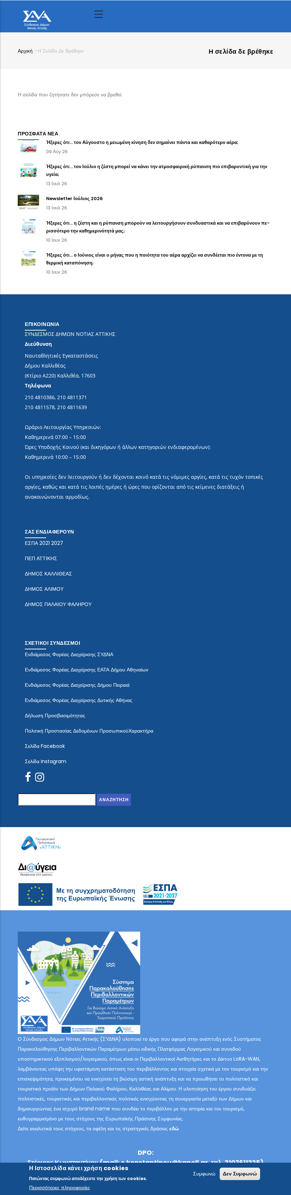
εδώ (174, 1128)
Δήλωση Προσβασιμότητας (55, 715)
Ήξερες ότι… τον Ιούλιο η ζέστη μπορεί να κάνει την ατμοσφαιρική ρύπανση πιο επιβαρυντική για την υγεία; (156, 170)
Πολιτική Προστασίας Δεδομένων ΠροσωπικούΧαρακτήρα (89, 730)
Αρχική (25, 50)
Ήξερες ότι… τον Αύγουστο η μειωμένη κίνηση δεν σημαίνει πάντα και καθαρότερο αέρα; (142, 142)
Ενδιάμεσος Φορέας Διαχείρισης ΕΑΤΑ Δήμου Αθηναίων (86, 669)
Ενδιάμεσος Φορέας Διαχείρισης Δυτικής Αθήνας (78, 700)
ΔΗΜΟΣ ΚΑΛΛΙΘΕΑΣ (48, 573)
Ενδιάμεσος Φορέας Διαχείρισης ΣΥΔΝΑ (69, 654)
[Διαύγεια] (37, 867)
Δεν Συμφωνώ (240, 1174)
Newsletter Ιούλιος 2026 (74, 198)
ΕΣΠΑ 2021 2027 (44, 543)
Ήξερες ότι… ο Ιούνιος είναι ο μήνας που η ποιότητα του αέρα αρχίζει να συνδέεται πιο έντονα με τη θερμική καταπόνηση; (154, 259)
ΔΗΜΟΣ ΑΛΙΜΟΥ (44, 589)
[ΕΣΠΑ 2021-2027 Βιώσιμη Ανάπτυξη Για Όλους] (97, 887)
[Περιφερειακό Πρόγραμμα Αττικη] (41, 835)
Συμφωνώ (204, 1173)
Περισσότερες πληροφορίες (59, 1187)
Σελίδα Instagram (45, 761)
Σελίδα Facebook (45, 746)
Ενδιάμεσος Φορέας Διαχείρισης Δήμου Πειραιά (77, 684)
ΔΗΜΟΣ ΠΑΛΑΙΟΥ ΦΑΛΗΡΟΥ (58, 604)
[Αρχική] (37, 18)
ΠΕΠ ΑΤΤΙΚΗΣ (41, 558)
